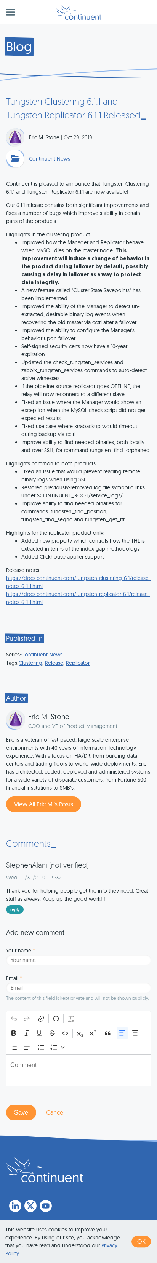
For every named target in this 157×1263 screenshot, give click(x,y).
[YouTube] (46, 1206)
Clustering (30, 662)
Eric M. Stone (44, 137)
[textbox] (78, 1070)
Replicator (78, 662)
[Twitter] (30, 1206)
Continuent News (49, 158)
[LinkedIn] (15, 1206)
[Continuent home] (78, 12)
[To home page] (44, 1169)
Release (54, 662)
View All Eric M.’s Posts (43, 804)
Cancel (55, 1112)
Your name (20, 950)
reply (15, 909)
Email (14, 978)
